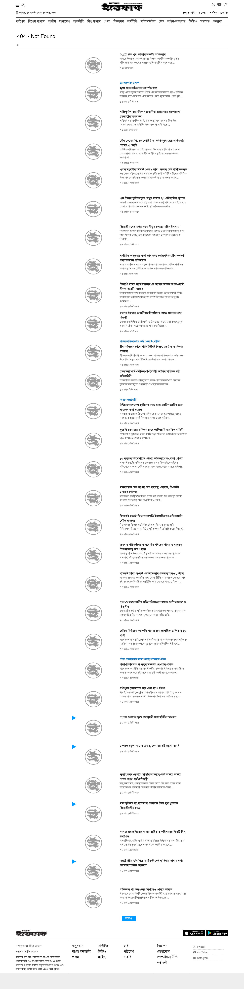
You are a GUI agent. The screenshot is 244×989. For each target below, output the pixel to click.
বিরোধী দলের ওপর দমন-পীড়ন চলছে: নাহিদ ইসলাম (149, 227)
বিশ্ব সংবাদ (94, 21)
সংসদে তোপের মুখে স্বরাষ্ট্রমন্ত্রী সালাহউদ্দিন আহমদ (148, 717)
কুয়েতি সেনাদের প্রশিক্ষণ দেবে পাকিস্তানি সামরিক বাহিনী (151, 430)
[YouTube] (219, 4)
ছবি (126, 946)
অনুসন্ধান (77, 946)
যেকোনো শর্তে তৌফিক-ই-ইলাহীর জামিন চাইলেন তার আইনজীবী (150, 374)
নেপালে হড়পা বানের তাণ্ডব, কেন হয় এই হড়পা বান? (149, 746)
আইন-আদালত (176, 21)
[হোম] (18, 45)
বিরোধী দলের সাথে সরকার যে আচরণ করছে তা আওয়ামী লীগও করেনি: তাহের (152, 286)
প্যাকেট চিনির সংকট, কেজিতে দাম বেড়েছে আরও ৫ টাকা (152, 573)
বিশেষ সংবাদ (36, 21)
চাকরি (127, 957)
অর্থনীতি (132, 21)
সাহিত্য (102, 957)
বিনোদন (119, 21)
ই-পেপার (202, 12)
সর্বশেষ (20, 21)
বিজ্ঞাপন (162, 946)
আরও (128, 918)
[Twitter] (213, 4)
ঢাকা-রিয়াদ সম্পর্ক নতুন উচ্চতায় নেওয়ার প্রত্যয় (146, 664)
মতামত (204, 21)
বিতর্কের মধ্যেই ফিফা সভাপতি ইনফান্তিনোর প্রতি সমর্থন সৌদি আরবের (151, 518)
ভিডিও (193, 21)
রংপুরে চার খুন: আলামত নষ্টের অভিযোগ (143, 54)
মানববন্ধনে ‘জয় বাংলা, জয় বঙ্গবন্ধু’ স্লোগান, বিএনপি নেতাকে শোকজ (149, 489)
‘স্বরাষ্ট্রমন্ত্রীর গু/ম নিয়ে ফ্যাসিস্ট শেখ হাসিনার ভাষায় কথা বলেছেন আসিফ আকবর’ (151, 863)
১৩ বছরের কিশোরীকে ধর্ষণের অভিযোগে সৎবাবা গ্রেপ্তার (151, 458)
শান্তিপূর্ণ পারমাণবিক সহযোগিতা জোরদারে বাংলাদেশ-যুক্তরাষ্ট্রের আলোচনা (150, 114)
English (224, 12)
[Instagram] (225, 4)
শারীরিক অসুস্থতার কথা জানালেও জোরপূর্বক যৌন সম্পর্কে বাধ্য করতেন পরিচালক (152, 258)
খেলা (107, 21)
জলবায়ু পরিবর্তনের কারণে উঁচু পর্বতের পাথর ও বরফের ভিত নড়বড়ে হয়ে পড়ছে (151, 547)
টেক (161, 21)
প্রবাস (75, 957)
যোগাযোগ (163, 951)
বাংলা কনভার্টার (189, 12)
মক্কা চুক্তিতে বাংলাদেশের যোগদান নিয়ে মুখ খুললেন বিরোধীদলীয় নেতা (149, 805)
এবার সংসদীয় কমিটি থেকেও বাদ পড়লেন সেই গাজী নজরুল (153, 169)
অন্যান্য (217, 21)
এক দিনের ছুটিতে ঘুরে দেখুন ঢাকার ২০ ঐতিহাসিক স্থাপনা (152, 198)
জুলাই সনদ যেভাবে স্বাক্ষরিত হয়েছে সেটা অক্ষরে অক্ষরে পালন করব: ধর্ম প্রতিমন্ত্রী (150, 777)
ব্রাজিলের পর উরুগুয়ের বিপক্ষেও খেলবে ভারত (146, 889)
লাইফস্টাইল (148, 21)
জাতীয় (52, 21)
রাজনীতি (78, 21)
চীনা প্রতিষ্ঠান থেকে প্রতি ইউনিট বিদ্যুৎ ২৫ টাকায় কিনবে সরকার (151, 349)
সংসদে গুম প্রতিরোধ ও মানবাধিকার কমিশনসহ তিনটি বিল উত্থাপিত (153, 834)
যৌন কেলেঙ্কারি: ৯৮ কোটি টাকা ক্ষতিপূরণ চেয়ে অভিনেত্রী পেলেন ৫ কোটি (152, 143)
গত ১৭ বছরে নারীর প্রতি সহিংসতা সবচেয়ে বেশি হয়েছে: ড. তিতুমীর (153, 604)
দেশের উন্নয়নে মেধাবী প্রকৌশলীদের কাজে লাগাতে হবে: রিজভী (151, 315)
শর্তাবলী (162, 963)
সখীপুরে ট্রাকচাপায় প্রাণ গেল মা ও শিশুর (142, 688)
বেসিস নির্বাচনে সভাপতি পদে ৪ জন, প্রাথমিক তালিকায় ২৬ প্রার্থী (153, 633)
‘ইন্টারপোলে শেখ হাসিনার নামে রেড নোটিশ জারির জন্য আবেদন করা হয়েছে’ (151, 407)
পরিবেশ (129, 951)
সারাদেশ (64, 21)
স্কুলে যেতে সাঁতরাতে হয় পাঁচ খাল (138, 88)
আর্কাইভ (213, 12)
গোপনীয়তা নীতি (167, 957)
